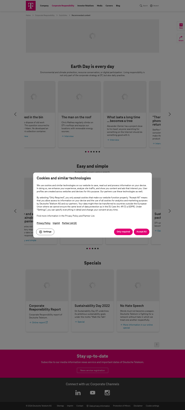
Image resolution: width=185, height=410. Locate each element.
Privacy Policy (44, 223)
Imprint (56, 223)
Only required (123, 231)
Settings (47, 231)
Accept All (142, 231)
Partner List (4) (69, 223)
